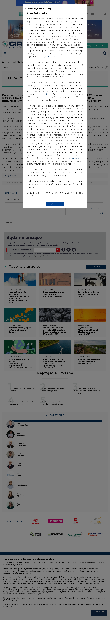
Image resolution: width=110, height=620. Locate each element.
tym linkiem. (50, 56)
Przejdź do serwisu (55, 204)
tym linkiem (43, 94)
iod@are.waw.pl (75, 158)
